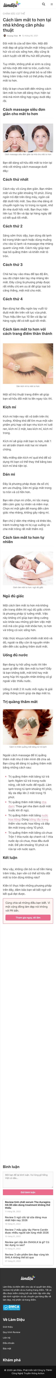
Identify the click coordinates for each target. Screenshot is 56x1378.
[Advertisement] (28, 1044)
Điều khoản (8, 1343)
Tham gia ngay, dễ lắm (28, 917)
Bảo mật (7, 1348)
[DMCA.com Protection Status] (11, 1309)
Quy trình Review (11, 1332)
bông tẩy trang (38, 819)
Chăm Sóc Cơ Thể (14, 13)
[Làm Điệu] (12, 4)
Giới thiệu (8, 1327)
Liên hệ (6, 1337)
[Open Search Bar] (43, 4)
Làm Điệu (7, 1286)
